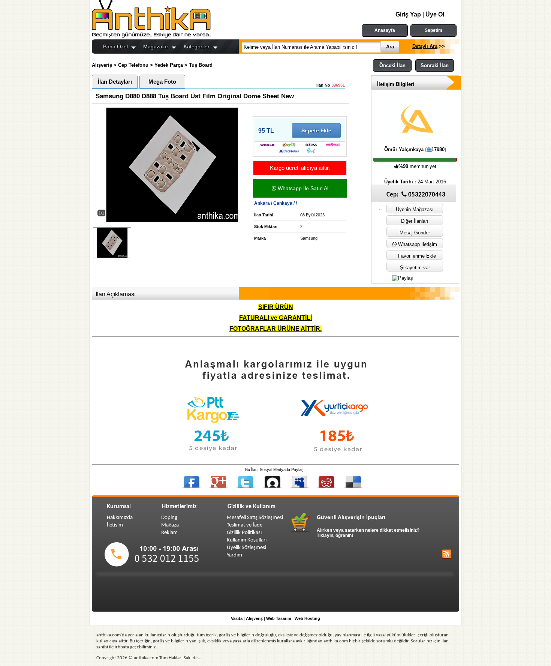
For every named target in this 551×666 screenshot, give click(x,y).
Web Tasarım (278, 618)
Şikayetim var (415, 267)
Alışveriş (102, 65)
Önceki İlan (392, 65)
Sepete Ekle (316, 131)
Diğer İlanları (414, 221)
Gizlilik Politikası (244, 533)
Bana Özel (115, 47)
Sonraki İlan (435, 65)
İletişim (115, 525)
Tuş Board (201, 65)
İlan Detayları (115, 82)
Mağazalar (155, 47)
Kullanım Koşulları (247, 540)
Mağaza (170, 525)
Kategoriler (197, 47)
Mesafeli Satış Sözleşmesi (255, 517)
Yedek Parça (168, 65)
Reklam (169, 533)
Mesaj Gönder (415, 233)
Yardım (234, 555)
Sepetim (433, 30)
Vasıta (237, 618)
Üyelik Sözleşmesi (246, 547)
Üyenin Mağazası (415, 209)
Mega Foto (162, 82)
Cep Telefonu (133, 65)
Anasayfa (384, 30)
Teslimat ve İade (244, 525)
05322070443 (426, 195)
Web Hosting (307, 618)
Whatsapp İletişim (417, 244)
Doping (169, 517)
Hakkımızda (120, 517)
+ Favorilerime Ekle (415, 256)
